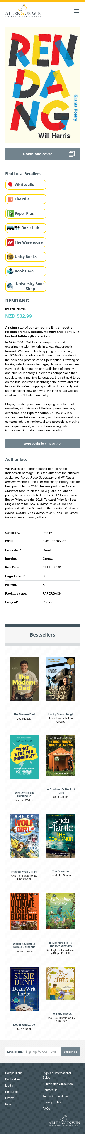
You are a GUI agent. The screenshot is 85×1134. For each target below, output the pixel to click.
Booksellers (13, 1079)
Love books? (15, 1052)
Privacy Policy (52, 1102)
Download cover (37, 153)
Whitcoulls (24, 184)
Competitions (13, 1073)
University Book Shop (30, 286)
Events (10, 1098)
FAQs (46, 1108)
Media (9, 1085)
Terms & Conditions (55, 1096)
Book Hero (24, 271)
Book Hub (30, 227)
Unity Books (26, 256)
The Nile (22, 198)
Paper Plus (24, 213)
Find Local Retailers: (23, 173)
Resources (12, 1091)
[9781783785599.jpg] (42, 84)
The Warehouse (29, 242)
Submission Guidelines (58, 1084)
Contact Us (50, 1090)
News (8, 1104)
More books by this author (42, 443)
